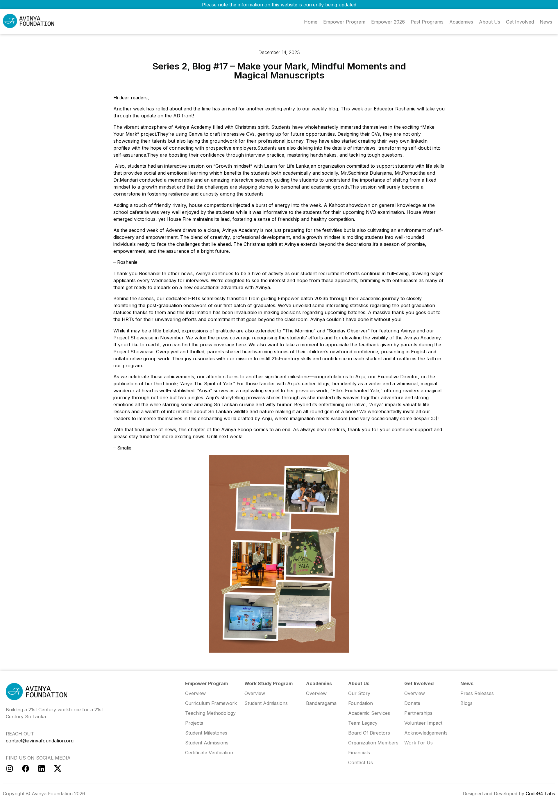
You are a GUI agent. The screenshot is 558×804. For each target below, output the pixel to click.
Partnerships (418, 713)
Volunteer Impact (423, 723)
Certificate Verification (209, 752)
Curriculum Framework (211, 703)
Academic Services (369, 713)
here (241, 345)
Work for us (418, 743)
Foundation (360, 703)
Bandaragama (321, 703)
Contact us (360, 762)
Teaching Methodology (210, 713)
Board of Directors (369, 733)
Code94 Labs (540, 793)
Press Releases (477, 693)
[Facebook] (25, 768)
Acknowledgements (426, 733)
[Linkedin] (41, 768)
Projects (194, 723)
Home (310, 22)
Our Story (359, 693)
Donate (412, 703)
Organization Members (373, 743)
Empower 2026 (388, 22)
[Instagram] (9, 768)
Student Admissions (266, 703)
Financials (359, 752)
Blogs (466, 703)
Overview (414, 693)
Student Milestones (206, 733)
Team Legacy (363, 723)
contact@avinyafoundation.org (40, 741)
